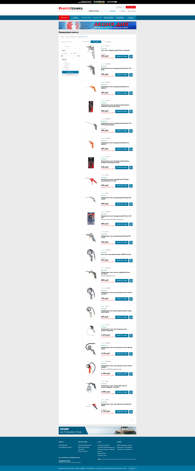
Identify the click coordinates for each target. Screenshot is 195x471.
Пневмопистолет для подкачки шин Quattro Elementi (114, 329)
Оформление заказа (83, 447)
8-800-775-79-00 (94, 11)
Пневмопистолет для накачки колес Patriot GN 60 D (116, 293)
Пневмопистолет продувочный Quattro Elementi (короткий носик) (115, 105)
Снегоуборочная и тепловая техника (109, 18)
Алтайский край (63, 445)
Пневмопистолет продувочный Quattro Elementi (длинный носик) (115, 161)
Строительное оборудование (120, 18)
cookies (82, 468)
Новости (100, 451)
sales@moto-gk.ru (65, 461)
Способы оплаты (82, 451)
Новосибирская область (65, 447)
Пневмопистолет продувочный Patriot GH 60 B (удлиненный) (116, 124)
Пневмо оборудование (75, 18)
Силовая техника (97, 17)
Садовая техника (86, 17)
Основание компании (103, 445)
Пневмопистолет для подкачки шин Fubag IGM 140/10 (116, 311)
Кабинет (123, 11)
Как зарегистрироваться (84, 445)
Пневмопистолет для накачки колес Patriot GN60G (116, 366)
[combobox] (109, 11)
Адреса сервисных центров (124, 445)
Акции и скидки (102, 453)
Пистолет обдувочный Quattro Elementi (115, 50)
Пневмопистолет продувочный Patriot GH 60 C (116, 216)
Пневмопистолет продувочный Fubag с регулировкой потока (115, 180)
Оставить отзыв (102, 455)
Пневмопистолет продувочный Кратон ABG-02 (115, 87)
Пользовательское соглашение (106, 449)
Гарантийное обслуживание (124, 447)
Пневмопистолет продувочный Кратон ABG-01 (115, 143)
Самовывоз (81, 449)
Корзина (133, 11)
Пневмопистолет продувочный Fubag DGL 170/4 (116, 198)
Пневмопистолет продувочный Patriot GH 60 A (116, 69)
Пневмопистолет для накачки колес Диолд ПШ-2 (116, 348)
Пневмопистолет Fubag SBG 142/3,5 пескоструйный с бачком (114, 386)
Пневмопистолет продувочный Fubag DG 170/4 (116, 236)
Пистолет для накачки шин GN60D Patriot (116, 254)
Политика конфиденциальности (106, 447)
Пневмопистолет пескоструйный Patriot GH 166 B (115, 273)
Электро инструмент (130, 18)
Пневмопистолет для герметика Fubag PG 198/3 (116, 404)
